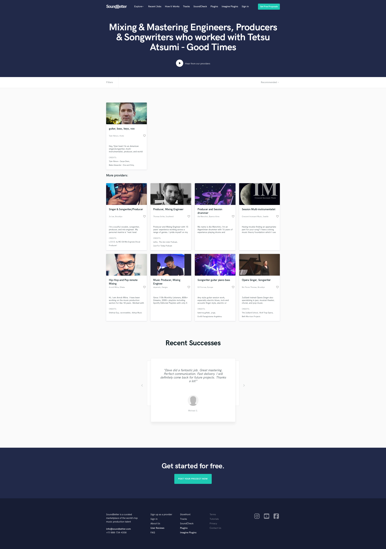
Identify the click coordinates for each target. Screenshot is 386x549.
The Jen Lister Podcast (168, 242)
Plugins (214, 6)
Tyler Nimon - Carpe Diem (119, 161)
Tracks (186, 6)
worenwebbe (125, 313)
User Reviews (157, 528)
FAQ (152, 532)
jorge (213, 313)
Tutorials (214, 519)
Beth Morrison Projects (251, 316)
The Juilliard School (250, 313)
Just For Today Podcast (162, 246)
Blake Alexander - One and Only (121, 165)
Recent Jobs (154, 6)
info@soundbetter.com (118, 529)
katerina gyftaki (204, 313)
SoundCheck (200, 6)
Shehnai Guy (114, 313)
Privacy (213, 523)
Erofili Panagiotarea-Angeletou (210, 316)
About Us (155, 523)
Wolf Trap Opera (266, 313)
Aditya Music (137, 313)
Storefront (185, 514)
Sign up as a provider (161, 514)
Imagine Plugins (230, 6)
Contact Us (215, 528)
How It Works (172, 6)
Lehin (155, 242)
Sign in (245, 6)
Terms (213, 514)
